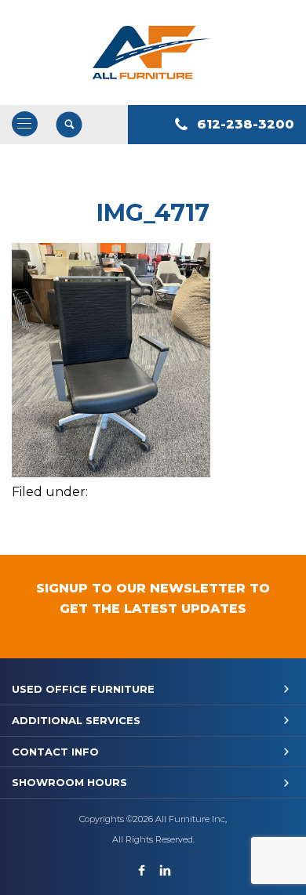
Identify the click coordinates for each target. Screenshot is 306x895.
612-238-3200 (245, 124)
